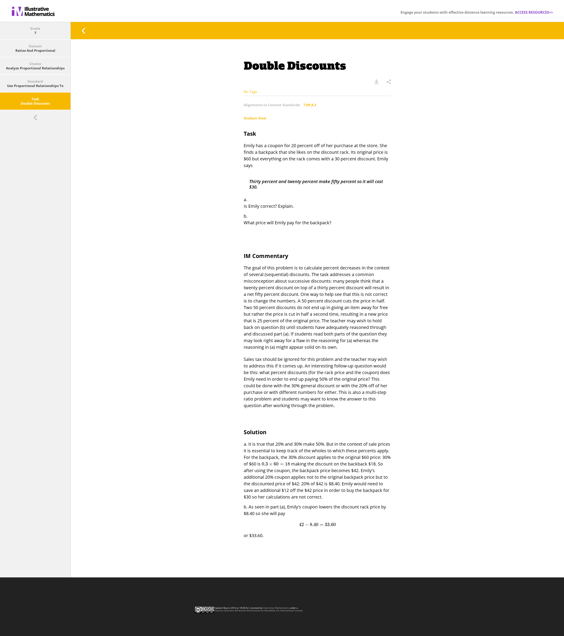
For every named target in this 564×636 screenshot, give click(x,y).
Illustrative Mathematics (276, 607)
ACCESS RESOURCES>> (534, 12)
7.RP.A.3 (309, 105)
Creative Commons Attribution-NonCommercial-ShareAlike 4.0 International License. (258, 610)
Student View (255, 118)
